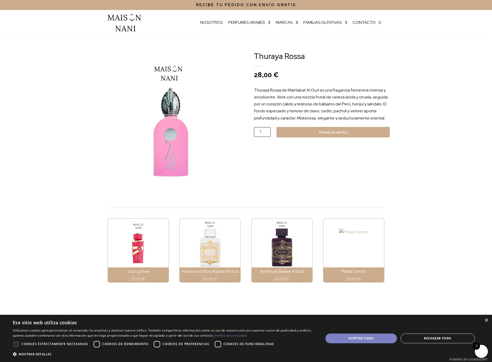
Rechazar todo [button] (437, 338)
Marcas (284, 22)
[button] (163, 354)
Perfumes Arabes (246, 22)
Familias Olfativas (322, 22)
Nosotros (211, 22)
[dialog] (246, 338)
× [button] (486, 320)
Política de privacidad (231, 335)
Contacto (364, 22)
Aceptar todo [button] (361, 338)
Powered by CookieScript (468, 359)
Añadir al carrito (333, 132)
